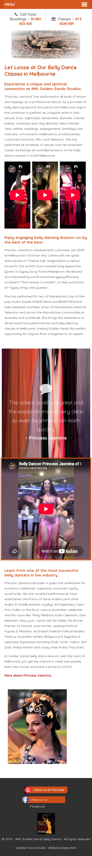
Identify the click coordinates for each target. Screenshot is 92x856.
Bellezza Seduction (62, 848)
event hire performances (32, 323)
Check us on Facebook (39, 800)
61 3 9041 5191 (70, 21)
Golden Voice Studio (31, 848)
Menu (10, 4)
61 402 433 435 (30, 21)
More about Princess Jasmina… (28, 675)
